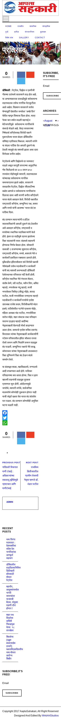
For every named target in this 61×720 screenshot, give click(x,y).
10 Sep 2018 (22, 57)
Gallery (24, 38)
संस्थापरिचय (29, 32)
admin (8, 57)
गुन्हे (6, 32)
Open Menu (5, 19)
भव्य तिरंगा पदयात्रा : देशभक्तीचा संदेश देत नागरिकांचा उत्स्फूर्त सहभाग (11, 548)
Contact (40, 38)
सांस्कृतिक (46, 26)
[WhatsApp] (20, 422)
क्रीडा (16, 32)
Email (46, 86)
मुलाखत (43, 32)
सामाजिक (33, 26)
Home (8, 26)
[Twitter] (20, 417)
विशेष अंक (9, 38)
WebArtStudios (50, 715)
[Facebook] (20, 412)
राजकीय (21, 26)
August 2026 (48, 121)
